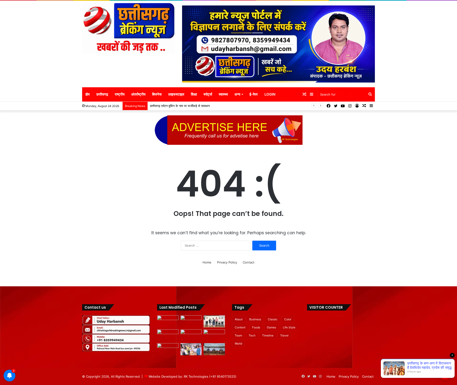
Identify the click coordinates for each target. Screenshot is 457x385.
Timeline (267, 335)
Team (238, 335)
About (239, 319)
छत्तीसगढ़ (102, 94)
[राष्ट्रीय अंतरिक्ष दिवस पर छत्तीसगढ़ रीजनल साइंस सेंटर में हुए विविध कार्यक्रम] (214, 321)
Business (255, 319)
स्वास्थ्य (223, 94)
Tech (252, 335)
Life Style (289, 327)
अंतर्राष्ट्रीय (138, 94)
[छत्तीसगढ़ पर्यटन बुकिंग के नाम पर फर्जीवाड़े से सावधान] (168, 335)
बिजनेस (157, 94)
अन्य (237, 94)
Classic (273, 319)
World (238, 343)
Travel (284, 335)
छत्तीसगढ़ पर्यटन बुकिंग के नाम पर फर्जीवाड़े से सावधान (180, 106)
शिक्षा (194, 94)
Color (287, 319)
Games (271, 327)
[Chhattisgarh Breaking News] (128, 28)
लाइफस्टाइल (176, 94)
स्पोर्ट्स (208, 94)
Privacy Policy (227, 262)
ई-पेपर (253, 94)
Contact (248, 262)
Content (240, 327)
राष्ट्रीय (119, 94)
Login (269, 94)
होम (87, 94)
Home (207, 262)
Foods (256, 327)
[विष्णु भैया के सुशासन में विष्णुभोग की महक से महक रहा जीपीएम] (191, 335)
